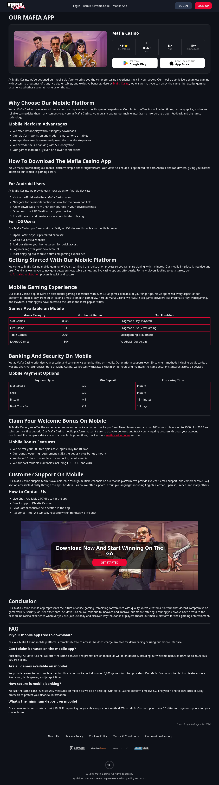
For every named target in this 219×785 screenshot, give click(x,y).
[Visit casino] (109, 555)
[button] (135, 63)
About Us (54, 736)
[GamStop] (141, 748)
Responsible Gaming (158, 736)
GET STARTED (109, 562)
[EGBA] (120, 748)
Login (76, 5)
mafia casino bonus (118, 435)
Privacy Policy (74, 736)
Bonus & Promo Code (96, 5)
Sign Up (203, 6)
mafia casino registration (24, 274)
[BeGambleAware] (98, 748)
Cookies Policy (98, 736)
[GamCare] (77, 748)
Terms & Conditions (126, 736)
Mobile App (120, 5)
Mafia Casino (121, 83)
